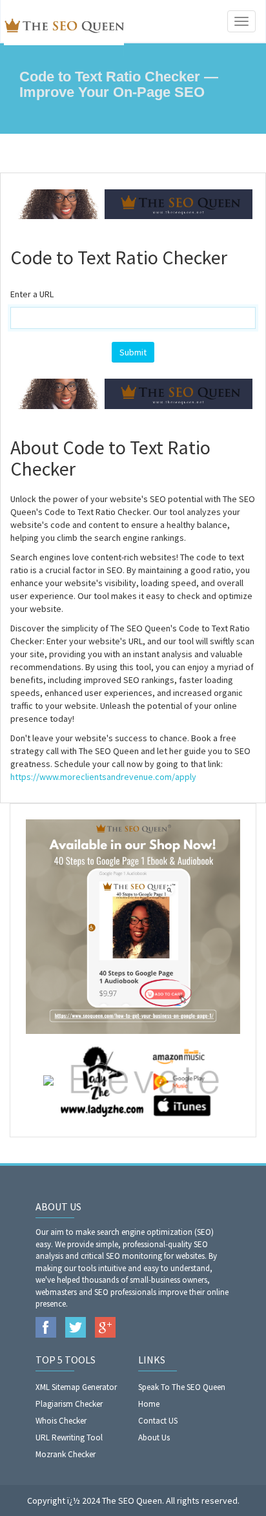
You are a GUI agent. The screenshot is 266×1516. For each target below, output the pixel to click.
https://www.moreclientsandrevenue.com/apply (103, 777)
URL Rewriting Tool (69, 1437)
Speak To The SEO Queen (181, 1387)
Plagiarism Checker (69, 1403)
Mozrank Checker (66, 1454)
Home (148, 1403)
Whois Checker (61, 1420)
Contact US (158, 1420)
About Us (154, 1437)
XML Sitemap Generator (76, 1387)
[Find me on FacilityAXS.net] (48, 1079)
